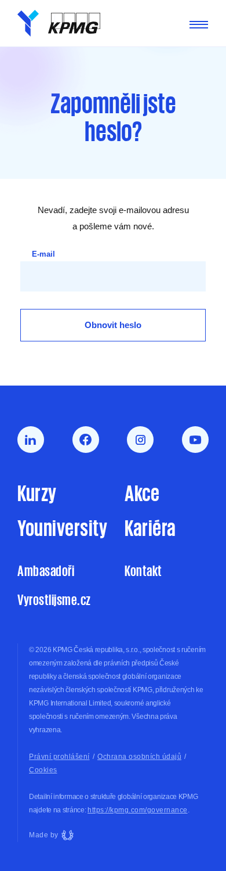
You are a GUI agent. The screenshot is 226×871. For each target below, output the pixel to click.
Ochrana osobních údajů (139, 757)
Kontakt (143, 570)
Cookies (43, 770)
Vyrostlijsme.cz (54, 599)
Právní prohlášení (59, 757)
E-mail (43, 254)
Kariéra (150, 527)
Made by (44, 835)
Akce (142, 492)
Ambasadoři (45, 570)
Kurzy (37, 492)
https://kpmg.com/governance (138, 810)
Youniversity (59, 527)
